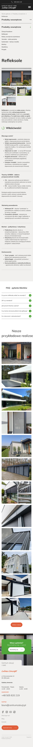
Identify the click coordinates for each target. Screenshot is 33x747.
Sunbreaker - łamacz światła (10, 42)
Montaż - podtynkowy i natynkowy (13, 227)
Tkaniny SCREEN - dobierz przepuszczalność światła (10, 176)
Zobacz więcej (16, 625)
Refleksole (5, 34)
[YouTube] (10, 712)
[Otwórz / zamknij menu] (29, 7)
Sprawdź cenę (7, 727)
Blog (3, 719)
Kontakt (4, 722)
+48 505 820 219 (11, 695)
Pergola (4, 49)
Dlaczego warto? (7, 136)
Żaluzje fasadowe (7, 31)
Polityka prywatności (6, 738)
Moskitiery (5, 47)
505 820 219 (18, 2)
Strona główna (6, 14)
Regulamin (29, 737)
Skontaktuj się (14, 649)
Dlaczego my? (6, 715)
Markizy (4, 44)
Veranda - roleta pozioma (9, 39)
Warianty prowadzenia (9, 205)
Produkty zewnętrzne (18, 14)
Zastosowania (6, 252)
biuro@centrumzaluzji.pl (14, 705)
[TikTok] (14, 712)
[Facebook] (3, 712)
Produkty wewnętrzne (12, 19)
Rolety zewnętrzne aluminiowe (11, 36)
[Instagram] (6, 712)
